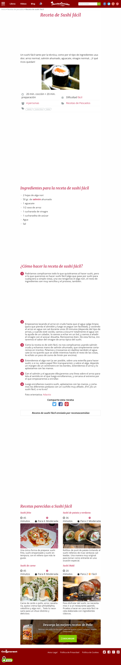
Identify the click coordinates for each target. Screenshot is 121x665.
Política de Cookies (90, 652)
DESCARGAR (68, 638)
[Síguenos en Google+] (113, 4)
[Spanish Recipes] (40, 4)
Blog (33, 3)
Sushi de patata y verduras (77, 512)
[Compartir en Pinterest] (67, 404)
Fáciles (48, 109)
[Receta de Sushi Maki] (82, 600)
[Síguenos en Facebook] (104, 4)
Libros (12, 3)
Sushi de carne (28, 565)
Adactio (47, 394)
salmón (37, 199)
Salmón (29, 109)
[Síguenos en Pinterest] (117, 4)
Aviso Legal (53, 652)
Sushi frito (25, 512)
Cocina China (39, 109)
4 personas (32, 103)
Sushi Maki (68, 565)
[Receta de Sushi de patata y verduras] (82, 547)
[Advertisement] (60, 34)
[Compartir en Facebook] (60, 404)
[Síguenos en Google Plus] (113, 652)
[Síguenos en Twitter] (108, 4)
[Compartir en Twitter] (54, 404)
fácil (80, 97)
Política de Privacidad (70, 652)
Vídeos (23, 3)
